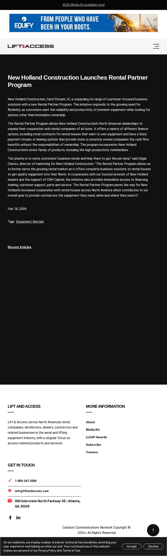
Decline (153, 546)
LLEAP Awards (96, 437)
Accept (131, 546)
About (90, 422)
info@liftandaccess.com (32, 491)
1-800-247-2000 (25, 480)
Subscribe (93, 444)
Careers (92, 452)
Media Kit (93, 429)
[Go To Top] (153, 530)
